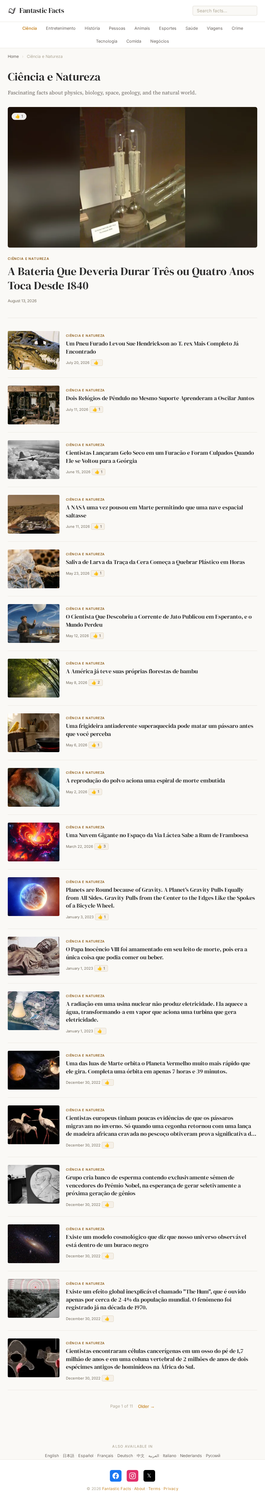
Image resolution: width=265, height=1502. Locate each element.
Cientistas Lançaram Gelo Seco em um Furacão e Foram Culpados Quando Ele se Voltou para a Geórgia (160, 457)
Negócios (159, 41)
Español (85, 1455)
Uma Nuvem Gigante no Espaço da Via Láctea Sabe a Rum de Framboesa (157, 835)
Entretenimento (61, 28)
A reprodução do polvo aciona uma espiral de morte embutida (145, 780)
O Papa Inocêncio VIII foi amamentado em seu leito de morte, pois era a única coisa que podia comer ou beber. (156, 953)
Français (105, 1455)
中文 (140, 1455)
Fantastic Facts (116, 1488)
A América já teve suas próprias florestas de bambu (132, 671)
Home (13, 56)
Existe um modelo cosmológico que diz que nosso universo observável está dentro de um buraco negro (156, 1241)
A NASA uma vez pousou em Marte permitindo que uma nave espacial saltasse (154, 511)
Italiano (169, 1455)
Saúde (192, 28)
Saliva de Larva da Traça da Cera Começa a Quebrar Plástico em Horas (155, 562)
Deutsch (125, 1455)
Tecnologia (106, 41)
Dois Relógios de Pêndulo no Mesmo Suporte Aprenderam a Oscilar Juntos (160, 398)
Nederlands (191, 1455)
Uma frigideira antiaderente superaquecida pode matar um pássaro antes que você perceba (159, 730)
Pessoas (117, 28)
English (52, 1455)
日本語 (68, 1455)
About (139, 1488)
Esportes (167, 28)
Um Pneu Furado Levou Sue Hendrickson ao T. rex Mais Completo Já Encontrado (152, 348)
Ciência (29, 28)
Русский (213, 1455)
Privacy (171, 1488)
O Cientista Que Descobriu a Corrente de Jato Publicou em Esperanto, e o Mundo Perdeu (159, 621)
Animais (142, 28)
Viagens (215, 28)
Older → (146, 1406)
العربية (153, 1455)
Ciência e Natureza (28, 259)
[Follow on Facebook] (116, 1476)
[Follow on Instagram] (132, 1476)
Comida (133, 41)
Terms (154, 1488)
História (92, 28)
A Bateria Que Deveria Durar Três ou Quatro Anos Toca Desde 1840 (131, 278)
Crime (237, 28)
